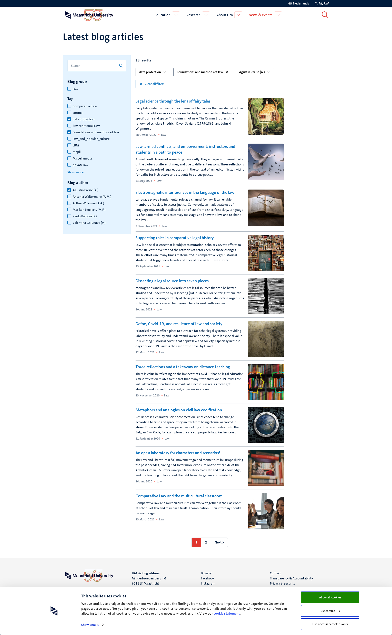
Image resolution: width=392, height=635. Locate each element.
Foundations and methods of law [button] (200, 72)
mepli (77, 152)
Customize (328, 611)
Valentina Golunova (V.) (89, 222)
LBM (76, 145)
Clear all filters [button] (155, 84)
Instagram (208, 583)
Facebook (207, 578)
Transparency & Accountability (291, 578)
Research (193, 14)
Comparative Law (85, 106)
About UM (224, 14)
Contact (275, 573)
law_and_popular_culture (91, 139)
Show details (90, 625)
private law (80, 165)
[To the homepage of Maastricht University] (89, 15)
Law (75, 89)
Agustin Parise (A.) (85, 190)
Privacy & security (282, 583)
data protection (84, 119)
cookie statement (227, 613)
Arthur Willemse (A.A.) (88, 203)
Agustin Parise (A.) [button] (252, 72)
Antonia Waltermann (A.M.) (92, 196)
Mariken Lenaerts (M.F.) (89, 209)
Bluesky (206, 573)
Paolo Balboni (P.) (85, 216)
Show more (75, 172)
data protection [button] (150, 72)
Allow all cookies (330, 597)
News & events (261, 14)
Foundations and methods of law (96, 132)
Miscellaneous (83, 158)
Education (162, 14)
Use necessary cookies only (330, 624)
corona (77, 112)
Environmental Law (86, 125)
